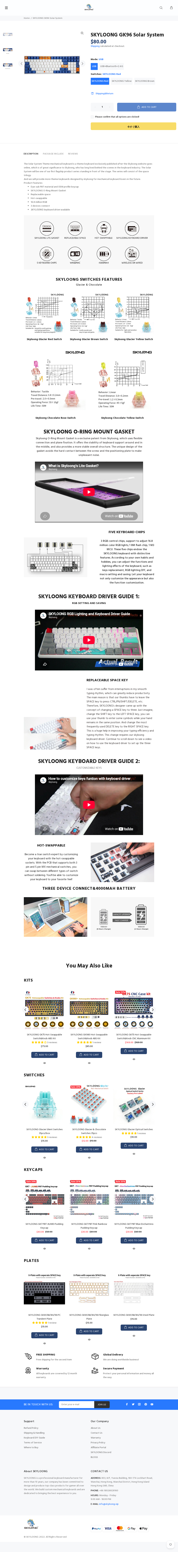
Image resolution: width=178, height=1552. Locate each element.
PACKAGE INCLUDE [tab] (53, 154)
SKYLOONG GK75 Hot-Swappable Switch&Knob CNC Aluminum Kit (133, 1037)
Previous (21, 63)
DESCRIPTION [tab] (31, 154)
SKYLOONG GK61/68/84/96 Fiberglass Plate (89, 1317)
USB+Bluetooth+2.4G (111, 66)
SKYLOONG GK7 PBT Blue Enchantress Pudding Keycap (133, 1226)
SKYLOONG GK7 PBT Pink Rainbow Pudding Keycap (89, 1226)
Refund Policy (31, 1428)
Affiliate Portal (98, 1448)
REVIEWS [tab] (73, 154)
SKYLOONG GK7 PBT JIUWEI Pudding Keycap (44, 1226)
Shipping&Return (104, 94)
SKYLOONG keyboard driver (45, 210)
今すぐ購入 (133, 127)
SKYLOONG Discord (101, 1452)
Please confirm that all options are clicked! (117, 117)
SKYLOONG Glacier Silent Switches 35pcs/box (44, 1131)
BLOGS (94, 1457)
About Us (95, 1428)
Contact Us (96, 1433)
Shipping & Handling (34, 1433)
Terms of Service (33, 1443)
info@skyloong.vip (109, 1504)
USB (94, 66)
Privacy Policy (98, 1443)
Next (82, 63)
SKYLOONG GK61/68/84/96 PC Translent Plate (44, 1317)
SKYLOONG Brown (144, 81)
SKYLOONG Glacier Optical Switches (134, 1130)
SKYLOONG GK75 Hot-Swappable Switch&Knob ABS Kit (44, 1037)
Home (27, 18)
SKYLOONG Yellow (122, 81)
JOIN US (102, 1405)
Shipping (95, 46)
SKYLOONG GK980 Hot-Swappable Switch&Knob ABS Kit (89, 1037)
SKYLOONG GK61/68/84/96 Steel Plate (133, 1315)
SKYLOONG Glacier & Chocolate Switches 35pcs (89, 1131)
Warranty (96, 1438)
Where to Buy (31, 1448)
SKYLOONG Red (100, 81)
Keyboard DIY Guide (34, 1438)
